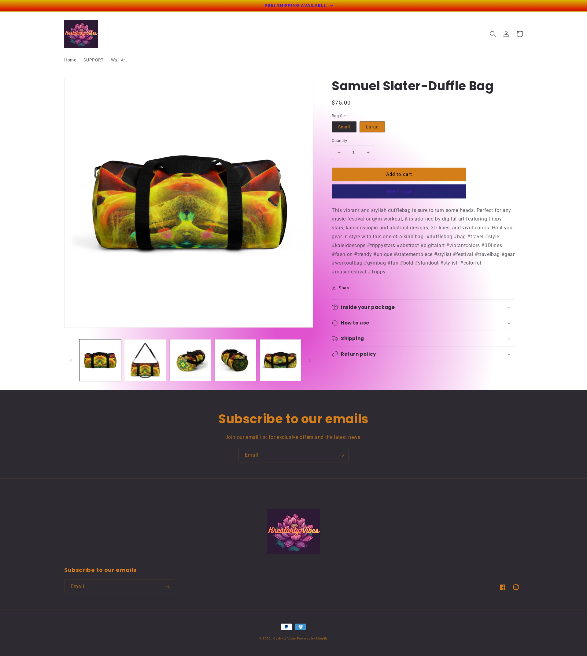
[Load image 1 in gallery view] (100, 360)
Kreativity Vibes (284, 638)
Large (372, 126)
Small (344, 126)
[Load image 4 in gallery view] (190, 360)
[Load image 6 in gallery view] (280, 360)
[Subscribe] (341, 455)
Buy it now (399, 192)
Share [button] (345, 287)
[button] (493, 34)
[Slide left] (71, 360)
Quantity (339, 140)
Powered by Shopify (312, 638)
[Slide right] (309, 360)
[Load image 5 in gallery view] (235, 360)
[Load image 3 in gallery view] (145, 360)
